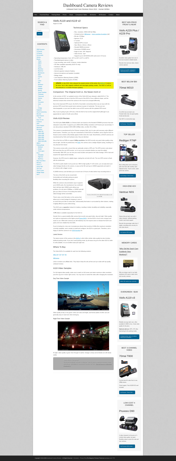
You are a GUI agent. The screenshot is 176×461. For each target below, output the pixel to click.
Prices (65, 14)
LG (39, 78)
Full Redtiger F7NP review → (127, 175)
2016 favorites (76, 230)
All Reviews (102, 14)
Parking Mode (56, 14)
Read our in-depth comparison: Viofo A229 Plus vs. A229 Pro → (128, 70)
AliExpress (87, 34)
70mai (39, 61)
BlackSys (40, 69)
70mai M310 (126, 87)
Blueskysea (41, 73)
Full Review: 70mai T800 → (127, 392)
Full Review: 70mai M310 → (127, 124)
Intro (35, 14)
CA (60, 254)
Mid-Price (40, 159)
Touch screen (40, 170)
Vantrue (40, 98)
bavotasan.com (108, 458)
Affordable (40, 155)
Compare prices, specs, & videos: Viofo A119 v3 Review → (128, 336)
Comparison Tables (81, 14)
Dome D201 (82, 218)
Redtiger (40, 88)
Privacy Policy (83, 458)
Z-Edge (40, 108)
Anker (39, 65)
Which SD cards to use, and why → (129, 281)
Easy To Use (40, 119)
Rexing (40, 90)
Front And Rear (44, 14)
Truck (39, 117)
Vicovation (41, 102)
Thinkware (40, 94)
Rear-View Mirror (41, 160)
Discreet (39, 114)
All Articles (93, 14)
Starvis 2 (39, 164)
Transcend (41, 96)
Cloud (71, 14)
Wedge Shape (40, 172)
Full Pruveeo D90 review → (127, 446)
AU (66, 254)
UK (63, 254)
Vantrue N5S (126, 192)
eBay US (55, 254)
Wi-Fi (38, 174)
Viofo (39, 104)
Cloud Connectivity (42, 112)
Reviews (39, 162)
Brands (38, 59)
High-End (40, 156)
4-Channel (39, 53)
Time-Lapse (41, 151)
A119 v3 (102, 83)
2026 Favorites (41, 49)
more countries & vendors (99, 34)
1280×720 (40, 131)
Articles (39, 57)
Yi (38, 106)
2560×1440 (41, 139)
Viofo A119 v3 (127, 297)
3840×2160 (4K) (42, 141)
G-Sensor (39, 121)
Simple (40, 149)
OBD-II (38, 143)
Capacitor (39, 110)
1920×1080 (41, 133)
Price (38, 153)
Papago (40, 86)
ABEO (39, 63)
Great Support (40, 125)
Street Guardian (42, 92)
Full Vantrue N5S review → (127, 232)
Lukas (39, 80)
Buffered (40, 147)
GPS (38, 123)
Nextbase (40, 84)
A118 (78, 142)
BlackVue (40, 71)
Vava (39, 100)
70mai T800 (126, 356)
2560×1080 (41, 137)
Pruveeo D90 (126, 411)
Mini (39, 82)
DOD (39, 74)
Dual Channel (40, 115)
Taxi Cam (39, 168)
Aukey (39, 67)
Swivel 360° (40, 166)
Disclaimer (76, 458)
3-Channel (39, 51)
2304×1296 (41, 135)
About (118, 14)
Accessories (40, 55)
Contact (111, 14)
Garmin (40, 76)
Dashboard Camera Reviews (88, 5)
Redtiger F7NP (127, 140)
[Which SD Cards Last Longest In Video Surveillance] (128, 269)
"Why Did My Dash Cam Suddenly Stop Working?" (128, 252)
